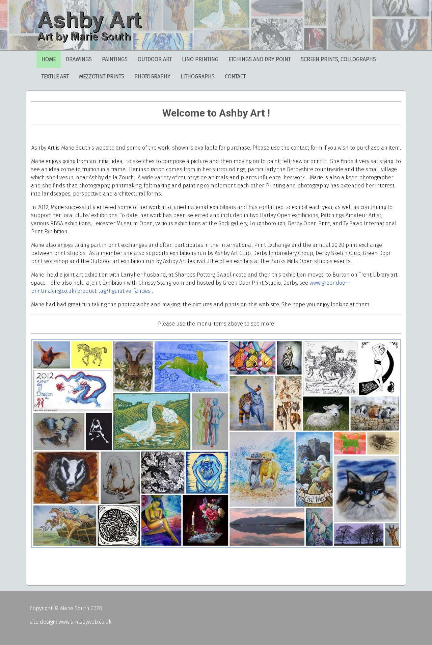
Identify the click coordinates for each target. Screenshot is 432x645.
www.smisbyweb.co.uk (84, 622)
